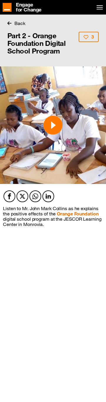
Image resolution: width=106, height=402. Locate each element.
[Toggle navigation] (99, 7)
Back (19, 23)
